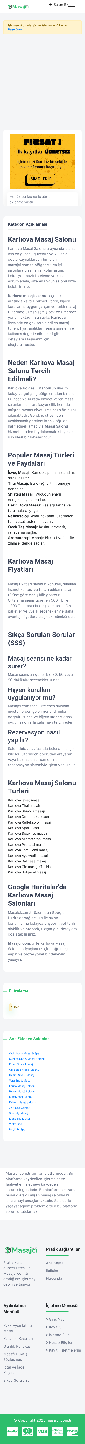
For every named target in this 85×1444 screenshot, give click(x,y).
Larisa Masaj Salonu (22, 1086)
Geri (10, 1007)
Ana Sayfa (54, 1263)
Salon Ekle (61, 4)
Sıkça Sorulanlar (17, 1380)
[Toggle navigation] (71, 6)
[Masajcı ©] (21, 6)
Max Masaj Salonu (20, 1097)
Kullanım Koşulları (18, 1338)
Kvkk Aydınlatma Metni (17, 1328)
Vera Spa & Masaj (20, 1080)
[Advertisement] (42, 80)
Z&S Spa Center (19, 1107)
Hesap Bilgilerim (62, 1342)
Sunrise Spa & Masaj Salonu (27, 1058)
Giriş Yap (56, 1319)
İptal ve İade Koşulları (13, 1370)
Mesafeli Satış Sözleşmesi (15, 1357)
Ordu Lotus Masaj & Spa (24, 1053)
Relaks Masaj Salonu (22, 1102)
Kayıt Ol (55, 1327)
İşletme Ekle (59, 1334)
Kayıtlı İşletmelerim (64, 1350)
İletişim (52, 1270)
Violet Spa (15, 1124)
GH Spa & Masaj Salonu (24, 1069)
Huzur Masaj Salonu (22, 1091)
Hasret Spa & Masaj (21, 1075)
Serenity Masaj (18, 1113)
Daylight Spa (17, 1129)
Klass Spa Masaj (19, 1118)
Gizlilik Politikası (17, 1346)
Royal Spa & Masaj (21, 1064)
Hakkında (54, 1278)
